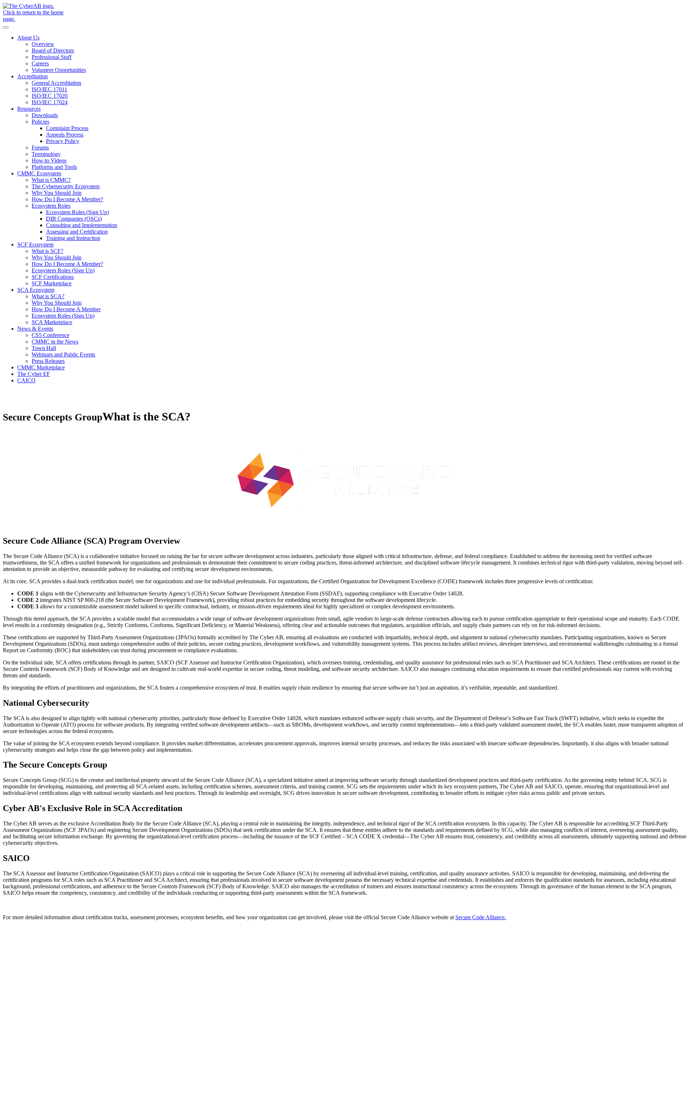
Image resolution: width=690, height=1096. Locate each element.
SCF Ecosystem (35, 244)
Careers (40, 63)
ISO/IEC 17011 (49, 89)
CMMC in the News (55, 342)
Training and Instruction (73, 238)
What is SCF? (47, 251)
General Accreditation (56, 83)
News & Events (35, 329)
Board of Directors (53, 50)
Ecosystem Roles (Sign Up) (77, 212)
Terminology (46, 154)
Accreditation (32, 76)
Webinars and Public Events (63, 354)
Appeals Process (64, 135)
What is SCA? (48, 296)
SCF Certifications (53, 277)
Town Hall (44, 348)
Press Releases (48, 361)
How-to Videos (49, 160)
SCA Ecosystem (35, 290)
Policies (40, 122)
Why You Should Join (57, 193)
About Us (28, 37)
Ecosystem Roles (51, 206)
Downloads (45, 115)
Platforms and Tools (54, 167)
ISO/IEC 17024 (50, 102)
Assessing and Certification (77, 232)
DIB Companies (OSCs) (74, 219)
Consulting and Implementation (81, 225)
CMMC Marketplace (41, 367)
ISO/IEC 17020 (50, 96)
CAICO (26, 380)
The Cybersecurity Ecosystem (66, 186)
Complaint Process (67, 128)
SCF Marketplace (52, 283)
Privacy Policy (62, 141)
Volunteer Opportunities (59, 70)
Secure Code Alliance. (480, 917)
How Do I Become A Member (66, 309)
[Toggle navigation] (6, 27)
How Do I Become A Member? (67, 199)
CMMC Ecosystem (39, 173)
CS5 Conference (50, 335)
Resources (29, 109)
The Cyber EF (33, 374)
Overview (43, 44)
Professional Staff (52, 57)
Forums (40, 147)
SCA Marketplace (52, 322)
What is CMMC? (51, 180)
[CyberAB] (345, 12)
